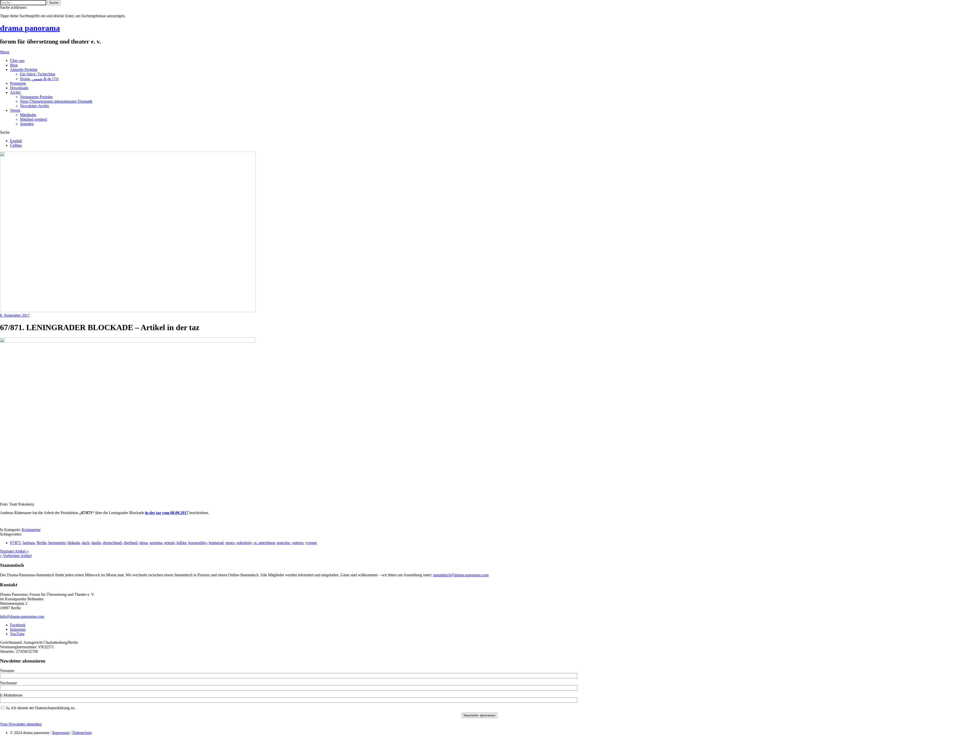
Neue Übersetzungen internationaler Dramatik (56, 101)
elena (143, 543)
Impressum (60, 733)
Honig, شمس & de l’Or (39, 79)
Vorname (7, 671)
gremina (156, 543)
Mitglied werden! (33, 119)
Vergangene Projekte (36, 97)
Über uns (17, 60)
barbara (29, 543)
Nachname (8, 683)
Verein (15, 110)
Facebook (17, 625)
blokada (73, 543)
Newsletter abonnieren (479, 715)
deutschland (112, 543)
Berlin (41, 543)
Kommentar (31, 530)
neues (230, 543)
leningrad (216, 543)
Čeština (16, 145)
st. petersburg (264, 543)
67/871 (15, 543)
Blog (14, 65)
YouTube (17, 634)
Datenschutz (82, 733)
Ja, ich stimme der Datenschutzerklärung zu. (40, 708)
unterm (297, 543)
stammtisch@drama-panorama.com (460, 575)
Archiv (15, 92)
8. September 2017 (15, 315)
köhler (181, 543)
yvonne (311, 543)
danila (96, 543)
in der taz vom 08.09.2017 (166, 513)
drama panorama (30, 27)
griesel (169, 543)
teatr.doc (283, 543)
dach (85, 543)
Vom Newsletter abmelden (21, 724)
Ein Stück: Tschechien (37, 74)
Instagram (17, 629)
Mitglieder (28, 115)
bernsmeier (56, 543)
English (16, 141)
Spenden (27, 124)
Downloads (19, 88)
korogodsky (197, 543)
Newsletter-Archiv (34, 106)
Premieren (18, 83)
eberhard (130, 543)
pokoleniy (244, 543)
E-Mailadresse (11, 695)
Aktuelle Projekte (23, 69)
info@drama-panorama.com (22, 616)
